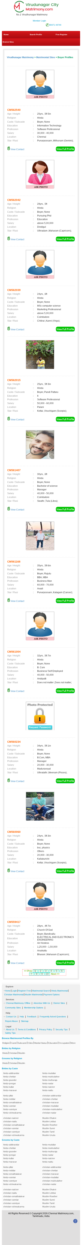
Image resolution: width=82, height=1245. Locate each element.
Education (52, 1043)
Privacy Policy (45, 1029)
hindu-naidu (47, 1090)
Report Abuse (11, 1021)
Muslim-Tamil (48, 1132)
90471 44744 (55, 25)
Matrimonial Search (41, 991)
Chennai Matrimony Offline (18, 1003)
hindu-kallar (8, 1087)
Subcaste (22, 1043)
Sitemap (24, 1021)
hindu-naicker (48, 1087)
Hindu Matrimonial (59, 991)
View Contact (17, 149)
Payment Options (52, 994)
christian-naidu (10, 1121)
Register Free (24, 991)
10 (47, 974)
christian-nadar (49, 1113)
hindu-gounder (10, 1080)
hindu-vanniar (9, 1106)
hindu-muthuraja (49, 1080)
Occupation (64, 1043)
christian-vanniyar (11, 1132)
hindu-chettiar (9, 1076)
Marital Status (40, 1043)
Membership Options (33, 1007)
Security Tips (61, 1029)
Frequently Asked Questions (53, 1016)
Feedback (31, 1016)
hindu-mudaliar (49, 1073)
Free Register (61, 35)
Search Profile (36, 35)
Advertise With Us (42, 1003)
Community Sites (13, 1007)
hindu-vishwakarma (12, 1113)
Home (6, 35)
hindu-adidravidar (11, 1073)
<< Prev (28, 971)
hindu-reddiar (9, 1099)
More (73, 1043)
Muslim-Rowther (49, 1125)
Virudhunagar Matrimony (20, 57)
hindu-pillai (8, 1095)
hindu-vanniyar (10, 1109)
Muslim (21, 1053)
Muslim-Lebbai (49, 1121)
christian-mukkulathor (52, 1109)
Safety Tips (10, 1033)
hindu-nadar (47, 1083)
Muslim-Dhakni (49, 1118)
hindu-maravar (10, 1090)
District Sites (8, 42)
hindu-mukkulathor (50, 1076)
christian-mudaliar (50, 1106)
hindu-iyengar (9, 1083)
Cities (30, 1043)
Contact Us (11, 1016)
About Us (10, 1029)
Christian (13, 1053)
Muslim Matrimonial (33, 994)
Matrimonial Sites (45, 57)
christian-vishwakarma (13, 1135)
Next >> (55, 974)
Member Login (39, 21)
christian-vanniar (11, 1128)
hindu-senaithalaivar (12, 1102)
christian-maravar (50, 1102)
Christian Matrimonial (13, 994)
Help (22, 1016)
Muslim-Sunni (48, 1128)
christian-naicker (11, 1118)
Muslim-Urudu (48, 1135)
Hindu (5, 1053)
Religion (6, 1043)
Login (14, 991)
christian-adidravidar (51, 1095)
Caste (13, 1043)
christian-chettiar (50, 1099)
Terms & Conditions (27, 1029)
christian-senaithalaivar (14, 1125)
